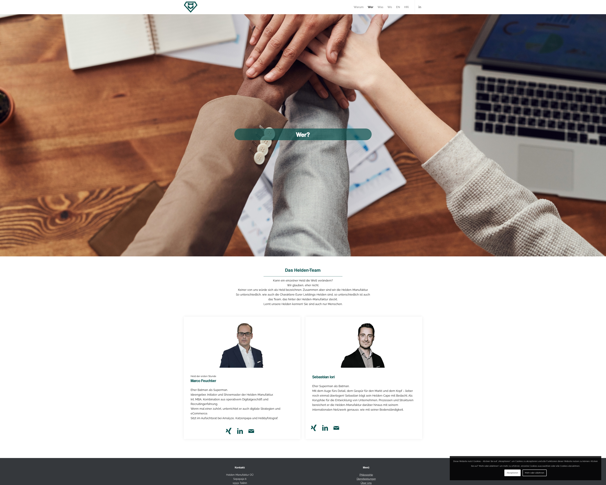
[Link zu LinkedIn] (419, 7)
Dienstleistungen (366, 478)
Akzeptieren (512, 473)
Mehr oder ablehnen (534, 473)
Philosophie (366, 474)
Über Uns (366, 483)
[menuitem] (359, 7)
